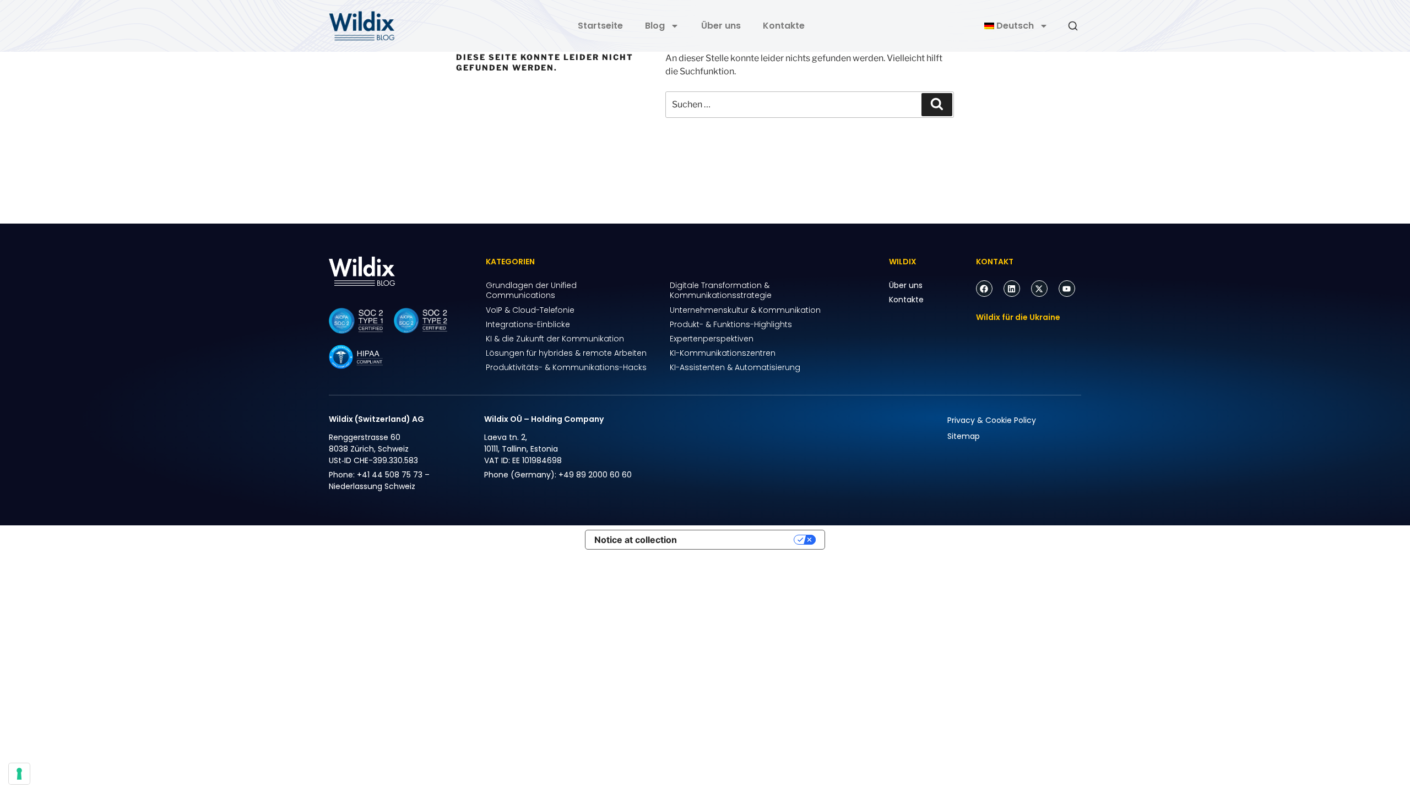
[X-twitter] (1039, 288)
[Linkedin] (1012, 288)
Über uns (721, 25)
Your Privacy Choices (741, 539)
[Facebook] (984, 288)
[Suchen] (936, 104)
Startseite (600, 25)
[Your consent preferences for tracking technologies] (19, 773)
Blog (655, 25)
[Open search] (1073, 26)
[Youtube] (1067, 288)
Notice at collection (635, 539)
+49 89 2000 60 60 (595, 474)
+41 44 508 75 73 (389, 474)
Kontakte (784, 25)
